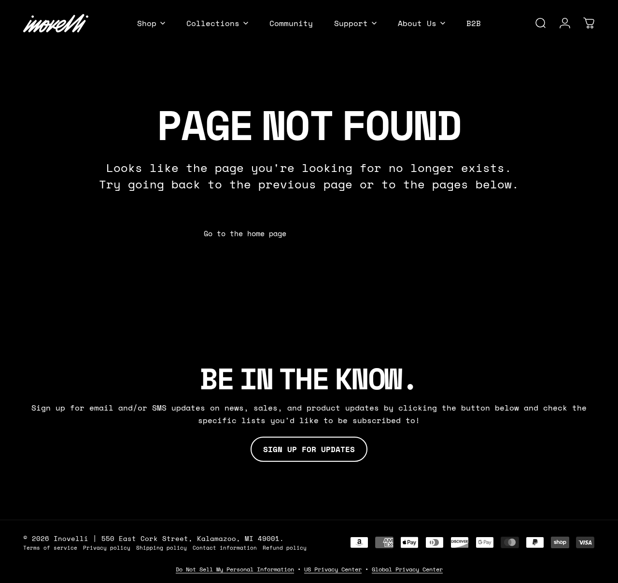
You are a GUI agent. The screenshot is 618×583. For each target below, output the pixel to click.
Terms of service (50, 547)
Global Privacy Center (407, 569)
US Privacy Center (333, 569)
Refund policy (285, 547)
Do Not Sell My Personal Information (235, 569)
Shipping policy (161, 547)
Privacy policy (106, 547)
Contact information (225, 547)
